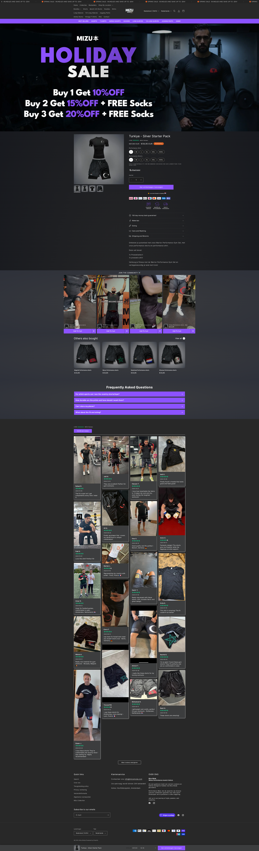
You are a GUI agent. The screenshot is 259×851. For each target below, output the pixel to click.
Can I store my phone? (85, 406)
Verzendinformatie (80, 793)
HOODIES (126, 21)
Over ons (77, 782)
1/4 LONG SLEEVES (152, 21)
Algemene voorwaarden (82, 797)
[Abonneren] (108, 815)
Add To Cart (77, 331)
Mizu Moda (82, 840)
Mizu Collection (79, 800)
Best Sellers (83, 21)
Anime (178, 21)
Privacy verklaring (80, 790)
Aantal (131, 175)
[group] (87, 359)
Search (76, 779)
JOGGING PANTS (167, 21)
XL (147, 152)
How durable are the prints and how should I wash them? (100, 400)
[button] (106, 5)
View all (178, 338)
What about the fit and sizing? (88, 412)
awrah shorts (115, 21)
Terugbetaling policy (81, 786)
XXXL (161, 152)
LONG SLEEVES (138, 21)
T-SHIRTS (103, 21)
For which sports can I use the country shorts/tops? (98, 394)
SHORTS (94, 21)
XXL (153, 152)
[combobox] (148, 848)
